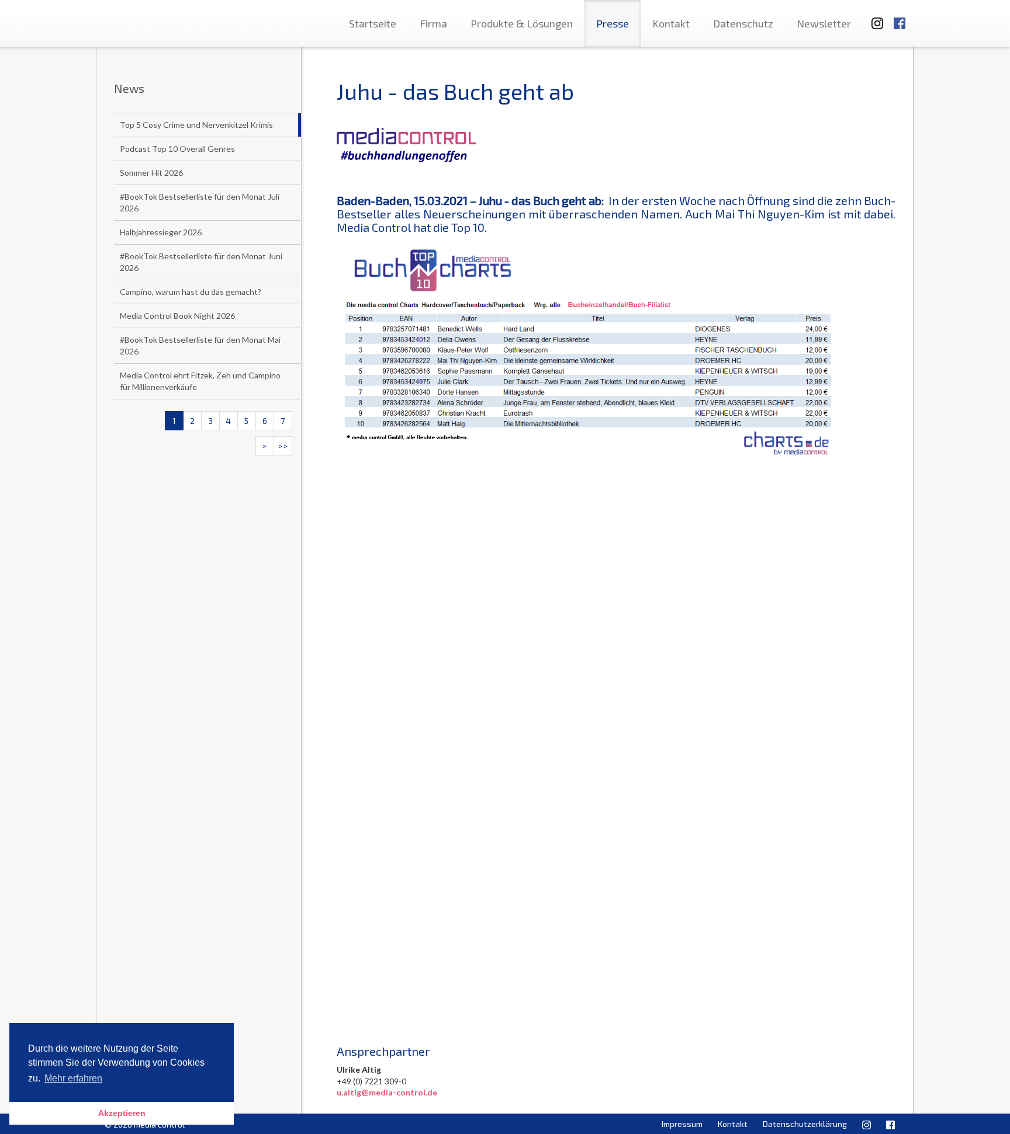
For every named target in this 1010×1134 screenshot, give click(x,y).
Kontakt (671, 23)
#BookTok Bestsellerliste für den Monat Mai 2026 (200, 345)
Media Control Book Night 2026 (177, 316)
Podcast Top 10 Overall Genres (177, 149)
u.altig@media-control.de (387, 1092)
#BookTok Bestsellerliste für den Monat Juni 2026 (201, 262)
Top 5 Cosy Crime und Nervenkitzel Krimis (196, 125)
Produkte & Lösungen (522, 23)
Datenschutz (743, 23)
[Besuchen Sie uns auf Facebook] (899, 18)
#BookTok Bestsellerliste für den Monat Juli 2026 (199, 202)
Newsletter (824, 23)
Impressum (682, 1124)
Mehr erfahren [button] (73, 1078)
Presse (612, 23)
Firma (433, 23)
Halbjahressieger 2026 (161, 232)
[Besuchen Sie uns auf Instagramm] (874, 18)
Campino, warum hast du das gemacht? (190, 292)
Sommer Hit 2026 (151, 173)
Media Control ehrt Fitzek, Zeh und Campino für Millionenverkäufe (200, 381)
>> (283, 446)
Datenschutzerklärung (805, 1124)
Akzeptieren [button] (122, 1113)
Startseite (372, 23)
